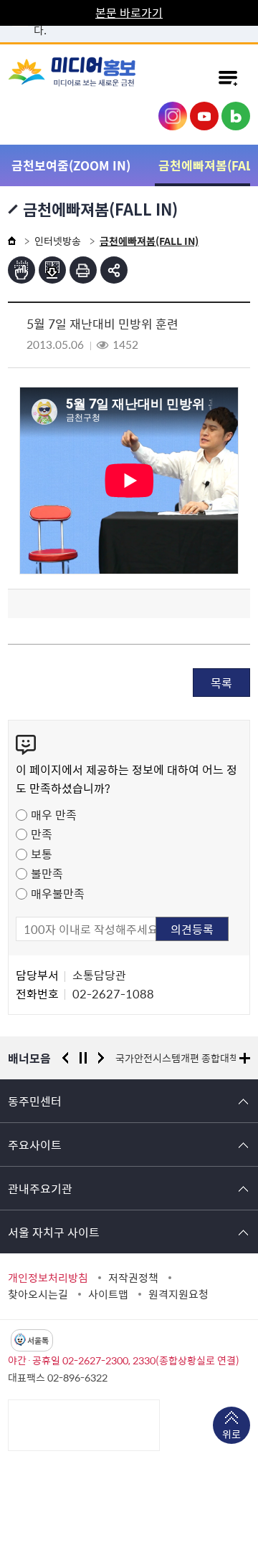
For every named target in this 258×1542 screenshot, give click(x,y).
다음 (101, 1058)
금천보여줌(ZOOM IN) (70, 165)
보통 (41, 853)
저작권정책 (133, 1277)
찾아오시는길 (38, 1294)
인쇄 (83, 270)
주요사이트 (35, 1144)
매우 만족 (54, 814)
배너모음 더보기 (244, 1058)
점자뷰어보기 (21, 270)
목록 (221, 682)
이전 (65, 1058)
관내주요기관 (40, 1188)
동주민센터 (35, 1100)
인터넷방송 (57, 240)
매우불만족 (58, 893)
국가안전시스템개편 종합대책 (177, 1057)
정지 (83, 1058)
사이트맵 (108, 1294)
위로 (231, 1434)
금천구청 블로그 (235, 116)
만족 (41, 833)
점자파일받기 (52, 270)
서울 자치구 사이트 (54, 1231)
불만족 (47, 873)
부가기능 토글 (114, 270)
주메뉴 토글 (228, 77)
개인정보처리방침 (48, 1277)
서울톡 (38, 1340)
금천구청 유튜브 (204, 116)
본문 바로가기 (129, 12)
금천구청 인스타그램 (172, 116)
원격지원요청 (178, 1294)
